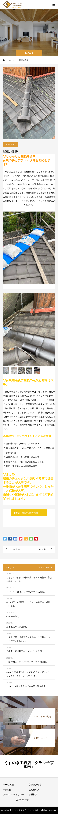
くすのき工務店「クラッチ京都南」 (29, 764)
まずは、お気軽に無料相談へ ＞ (29, 512)
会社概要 (33, 794)
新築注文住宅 (35, 784)
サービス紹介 (9, 784)
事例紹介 (7, 789)
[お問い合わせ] (29, 730)
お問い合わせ (22, 799)
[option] (29, 329)
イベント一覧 (44, 567)
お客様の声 (34, 789)
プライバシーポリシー (13, 794)
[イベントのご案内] (29, 709)
